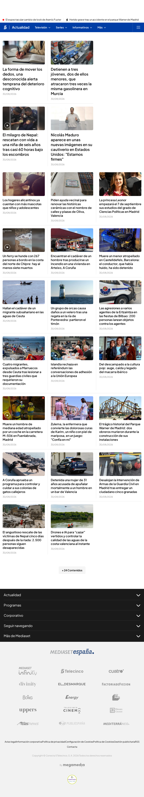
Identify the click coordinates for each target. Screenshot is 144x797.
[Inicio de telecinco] (5, 27)
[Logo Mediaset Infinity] (28, 671)
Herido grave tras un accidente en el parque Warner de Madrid (104, 19)
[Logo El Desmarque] (72, 684)
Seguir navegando (18, 625)
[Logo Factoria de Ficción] (116, 684)
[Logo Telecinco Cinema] (72, 710)
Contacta (72, 746)
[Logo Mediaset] (72, 654)
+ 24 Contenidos (72, 570)
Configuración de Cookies (79, 741)
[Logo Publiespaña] (72, 723)
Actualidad (20, 27)
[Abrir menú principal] (138, 27)
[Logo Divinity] (27, 684)
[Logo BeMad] (116, 697)
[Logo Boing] (28, 697)
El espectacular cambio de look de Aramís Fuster (33, 19)
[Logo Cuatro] (116, 671)
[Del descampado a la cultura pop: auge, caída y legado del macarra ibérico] (120, 348)
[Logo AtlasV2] (28, 723)
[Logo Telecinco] (72, 671)
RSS (137, 741)
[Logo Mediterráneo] (116, 723)
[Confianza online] (72, 783)
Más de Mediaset (17, 636)
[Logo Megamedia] (74, 765)
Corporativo (13, 615)
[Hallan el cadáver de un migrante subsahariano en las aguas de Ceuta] (24, 292)
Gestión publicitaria (124, 741)
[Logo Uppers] (27, 710)
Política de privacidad (53, 741)
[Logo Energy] (72, 697)
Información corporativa (29, 741)
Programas (12, 605)
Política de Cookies (103, 741)
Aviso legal (10, 741)
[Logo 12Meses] (116, 710)
